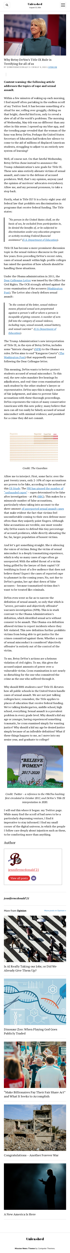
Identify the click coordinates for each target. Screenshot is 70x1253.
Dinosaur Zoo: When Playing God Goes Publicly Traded (30, 1031)
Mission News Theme (25, 1248)
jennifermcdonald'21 (23, 870)
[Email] (33, 878)
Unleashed (35, 4)
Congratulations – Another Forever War (31, 1155)
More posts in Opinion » (55, 910)
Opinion (52, 67)
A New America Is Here (20, 1214)
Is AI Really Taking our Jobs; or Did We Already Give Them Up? (30, 968)
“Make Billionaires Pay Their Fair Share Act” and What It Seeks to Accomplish (34, 1094)
